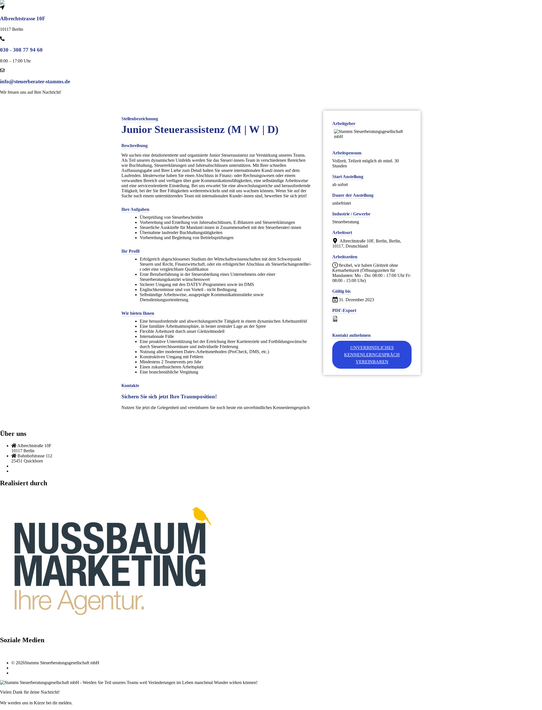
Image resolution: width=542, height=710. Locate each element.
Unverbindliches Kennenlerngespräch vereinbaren (372, 354)
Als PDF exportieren (358, 318)
